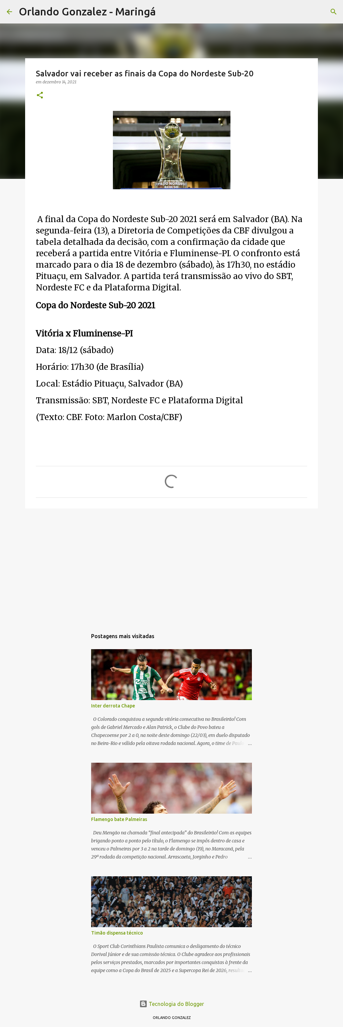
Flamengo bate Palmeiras (119, 819)
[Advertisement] (171, 565)
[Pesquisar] (165, 12)
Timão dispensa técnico (117, 933)
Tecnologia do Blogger (175, 1004)
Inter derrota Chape (113, 705)
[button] (40, 95)
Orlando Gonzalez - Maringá (87, 11)
